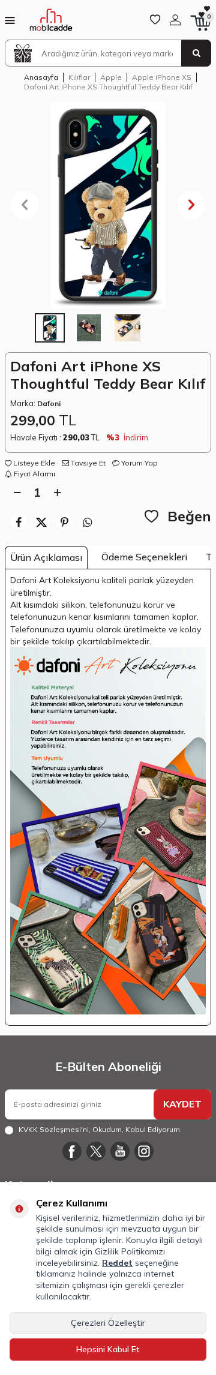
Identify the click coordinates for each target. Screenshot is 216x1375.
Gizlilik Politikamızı (130, 1251)
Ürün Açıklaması (46, 557)
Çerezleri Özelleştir (108, 1322)
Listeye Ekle (33, 462)
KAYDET (182, 1104)
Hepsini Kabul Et (108, 1349)
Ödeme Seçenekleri (144, 557)
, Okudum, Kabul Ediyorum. (100, 1129)
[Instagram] (144, 1151)
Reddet (117, 1262)
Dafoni (49, 403)
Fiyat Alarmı (33, 473)
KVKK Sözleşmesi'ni (54, 1129)
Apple (111, 77)
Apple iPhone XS (161, 77)
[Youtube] (120, 1151)
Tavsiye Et (87, 462)
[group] (108, 205)
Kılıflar (79, 77)
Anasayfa (41, 77)
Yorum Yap (138, 462)
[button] (25, 205)
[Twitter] (96, 1151)
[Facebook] (72, 1151)
